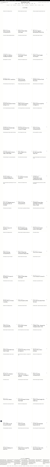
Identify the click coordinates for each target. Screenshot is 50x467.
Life (24, 3)
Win (34, 3)
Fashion (16, 3)
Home (27, 3)
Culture (22, 3)
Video (29, 3)
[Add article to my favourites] (46, 78)
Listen (32, 3)
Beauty (19, 3)
